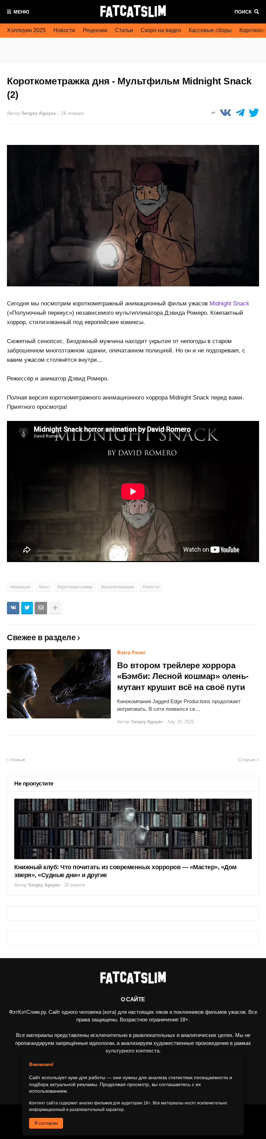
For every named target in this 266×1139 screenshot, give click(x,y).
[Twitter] (254, 113)
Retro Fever (131, 652)
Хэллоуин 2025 (26, 30)
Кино (44, 587)
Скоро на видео (161, 30)
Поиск (243, 12)
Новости (64, 30)
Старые (247, 759)
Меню (21, 12)
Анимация (20, 587)
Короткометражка (74, 587)
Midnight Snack (229, 303)
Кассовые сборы (210, 30)
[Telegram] (240, 113)
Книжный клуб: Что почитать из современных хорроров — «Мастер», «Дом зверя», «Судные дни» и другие (125, 871)
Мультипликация (117, 587)
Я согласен (46, 1123)
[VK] (225, 113)
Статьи (124, 30)
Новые (17, 759)
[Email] (41, 608)
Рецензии (95, 30)
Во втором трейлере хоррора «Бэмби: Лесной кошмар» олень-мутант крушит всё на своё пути (183, 676)
